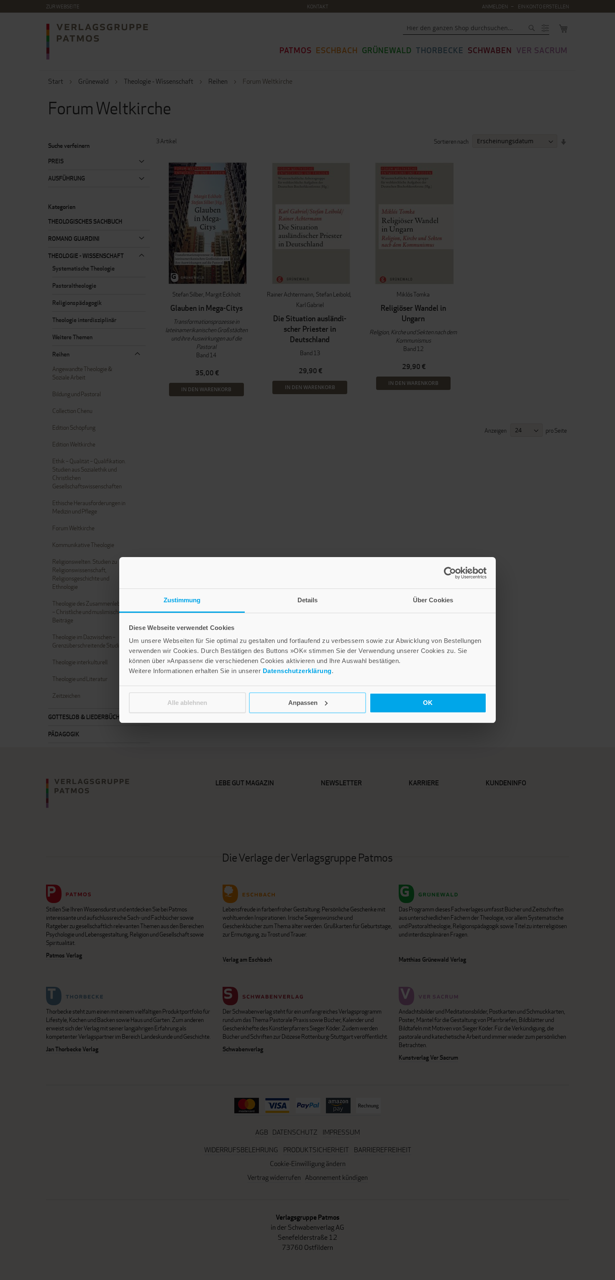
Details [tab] (307, 600)
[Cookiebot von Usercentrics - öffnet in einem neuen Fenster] (450, 573)
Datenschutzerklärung (297, 670)
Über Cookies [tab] (433, 600)
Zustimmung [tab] (182, 600)
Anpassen (303, 702)
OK (428, 702)
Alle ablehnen (187, 702)
